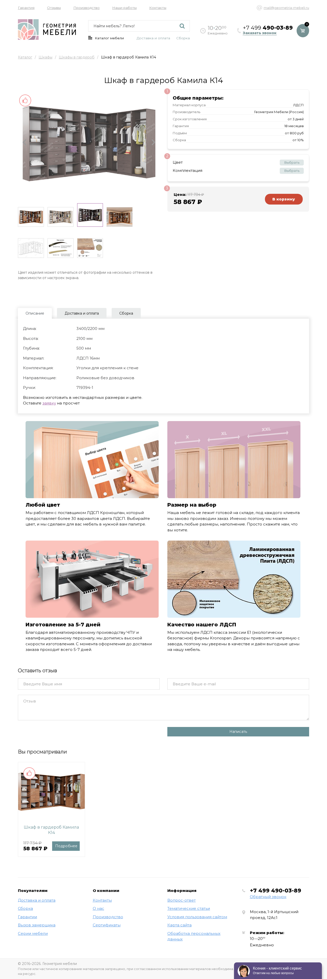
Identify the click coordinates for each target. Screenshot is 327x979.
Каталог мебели (109, 38)
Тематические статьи (188, 908)
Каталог (25, 57)
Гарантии (27, 916)
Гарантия (26, 8)
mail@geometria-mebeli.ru (286, 8)
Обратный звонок (268, 896)
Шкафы (45, 57)
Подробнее (66, 846)
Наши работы (124, 8)
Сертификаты (107, 925)
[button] (24, 142)
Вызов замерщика (36, 925)
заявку (49, 403)
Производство (86, 8)
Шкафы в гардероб (77, 57)
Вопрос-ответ (181, 900)
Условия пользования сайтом (197, 916)
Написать (238, 731)
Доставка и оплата (153, 38)
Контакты (157, 8)
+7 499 (275, 890)
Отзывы (54, 8)
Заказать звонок (259, 33)
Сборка (183, 38)
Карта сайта (179, 925)
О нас (98, 908)
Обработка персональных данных (193, 936)
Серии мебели (33, 933)
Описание (35, 313)
